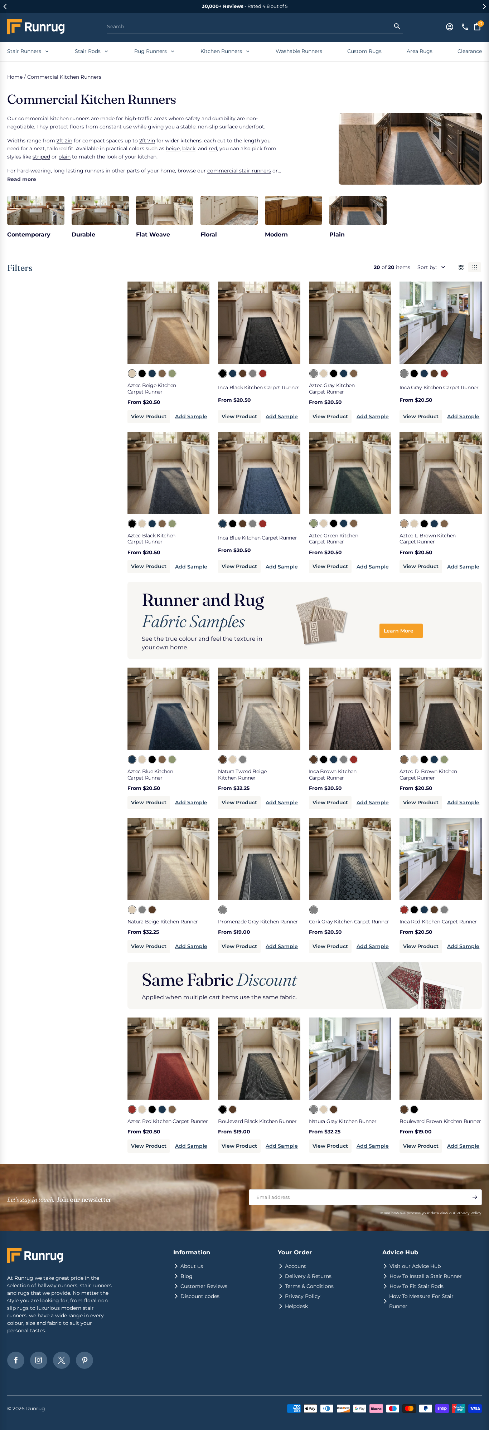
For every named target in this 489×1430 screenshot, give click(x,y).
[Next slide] (484, 6)
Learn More (398, 631)
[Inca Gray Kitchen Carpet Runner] (252, 373)
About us (191, 1266)
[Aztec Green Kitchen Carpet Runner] (171, 373)
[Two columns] (461, 267)
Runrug (35, 1408)
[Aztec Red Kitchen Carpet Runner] (131, 1109)
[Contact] (465, 27)
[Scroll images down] (198, 321)
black (188, 148)
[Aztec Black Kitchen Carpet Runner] (141, 373)
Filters (20, 268)
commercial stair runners (239, 170)
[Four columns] (474, 267)
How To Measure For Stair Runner (421, 1301)
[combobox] (250, 26)
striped (41, 156)
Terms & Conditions (309, 1286)
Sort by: (427, 267)
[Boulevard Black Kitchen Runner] (222, 1109)
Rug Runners (150, 51)
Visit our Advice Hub (415, 1266)
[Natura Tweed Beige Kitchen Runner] (222, 759)
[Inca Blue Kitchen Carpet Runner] (232, 373)
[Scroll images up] (139, 321)
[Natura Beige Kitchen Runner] (232, 759)
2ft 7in (147, 140)
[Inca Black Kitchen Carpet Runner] (222, 373)
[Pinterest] (84, 1360)
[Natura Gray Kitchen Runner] (242, 759)
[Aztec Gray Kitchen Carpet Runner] (313, 373)
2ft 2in (64, 140)
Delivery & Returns (308, 1276)
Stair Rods (88, 51)
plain (64, 156)
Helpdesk (296, 1306)
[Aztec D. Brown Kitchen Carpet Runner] (161, 373)
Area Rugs (419, 51)
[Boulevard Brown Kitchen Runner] (232, 1109)
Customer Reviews (203, 1286)
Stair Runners (24, 51)
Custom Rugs (364, 51)
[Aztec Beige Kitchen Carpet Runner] (131, 373)
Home (15, 77)
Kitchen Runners (221, 51)
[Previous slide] (5, 6)
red (213, 148)
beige (173, 148)
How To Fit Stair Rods (416, 1286)
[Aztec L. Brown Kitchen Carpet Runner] (403, 523)
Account (295, 1266)
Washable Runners (299, 51)
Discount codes (199, 1296)
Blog (186, 1276)
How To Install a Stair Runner (425, 1276)
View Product (148, 416)
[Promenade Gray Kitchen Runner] (222, 909)
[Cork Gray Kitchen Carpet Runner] (313, 909)
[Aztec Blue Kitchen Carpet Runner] (151, 373)
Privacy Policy (468, 1213)
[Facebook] (15, 1360)
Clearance (469, 51)
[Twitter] (61, 1360)
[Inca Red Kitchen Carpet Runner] (262, 373)
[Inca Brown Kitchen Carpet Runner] (242, 373)
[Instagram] (38, 1360)
